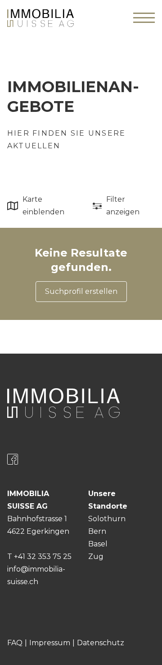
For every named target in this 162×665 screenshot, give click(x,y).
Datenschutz (100, 642)
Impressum (49, 642)
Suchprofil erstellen (81, 291)
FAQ (14, 642)
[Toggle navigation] (144, 18)
